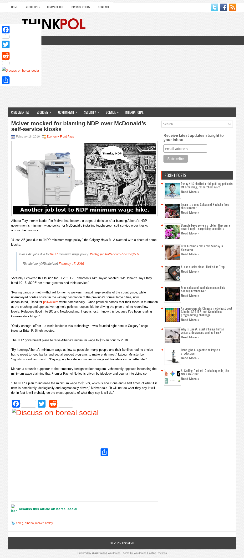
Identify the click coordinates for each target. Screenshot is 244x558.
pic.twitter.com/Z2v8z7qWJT (120, 254)
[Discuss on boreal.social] (55, 453)
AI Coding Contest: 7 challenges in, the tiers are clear (205, 372)
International (134, 112)
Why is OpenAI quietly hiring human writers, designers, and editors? (202, 330)
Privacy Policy (80, 7)
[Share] (21, 80)
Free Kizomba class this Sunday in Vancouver (202, 247)
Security (91, 112)
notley (49, 523)
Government (67, 112)
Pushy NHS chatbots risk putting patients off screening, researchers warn (207, 185)
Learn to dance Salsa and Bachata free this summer (205, 206)
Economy (44, 112)
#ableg (94, 254)
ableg (19, 523)
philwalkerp (50, 302)
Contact (103, 7)
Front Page (67, 136)
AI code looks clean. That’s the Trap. (203, 266)
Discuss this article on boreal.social (48, 509)
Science (112, 112)
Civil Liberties (20, 112)
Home (14, 7)
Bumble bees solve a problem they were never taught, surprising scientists (205, 227)
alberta (29, 523)
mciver (39, 523)
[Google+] (21, 50)
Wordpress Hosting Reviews (150, 553)
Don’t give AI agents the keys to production (200, 351)
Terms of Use (55, 7)
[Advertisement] (122, 71)
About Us (32, 7)
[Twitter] (21, 44)
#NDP (54, 254)
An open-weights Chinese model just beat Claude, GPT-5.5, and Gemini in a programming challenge (206, 311)
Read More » (190, 192)
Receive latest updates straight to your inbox (193, 137)
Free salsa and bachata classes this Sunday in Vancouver (203, 289)
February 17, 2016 (71, 264)
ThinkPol (128, 543)
